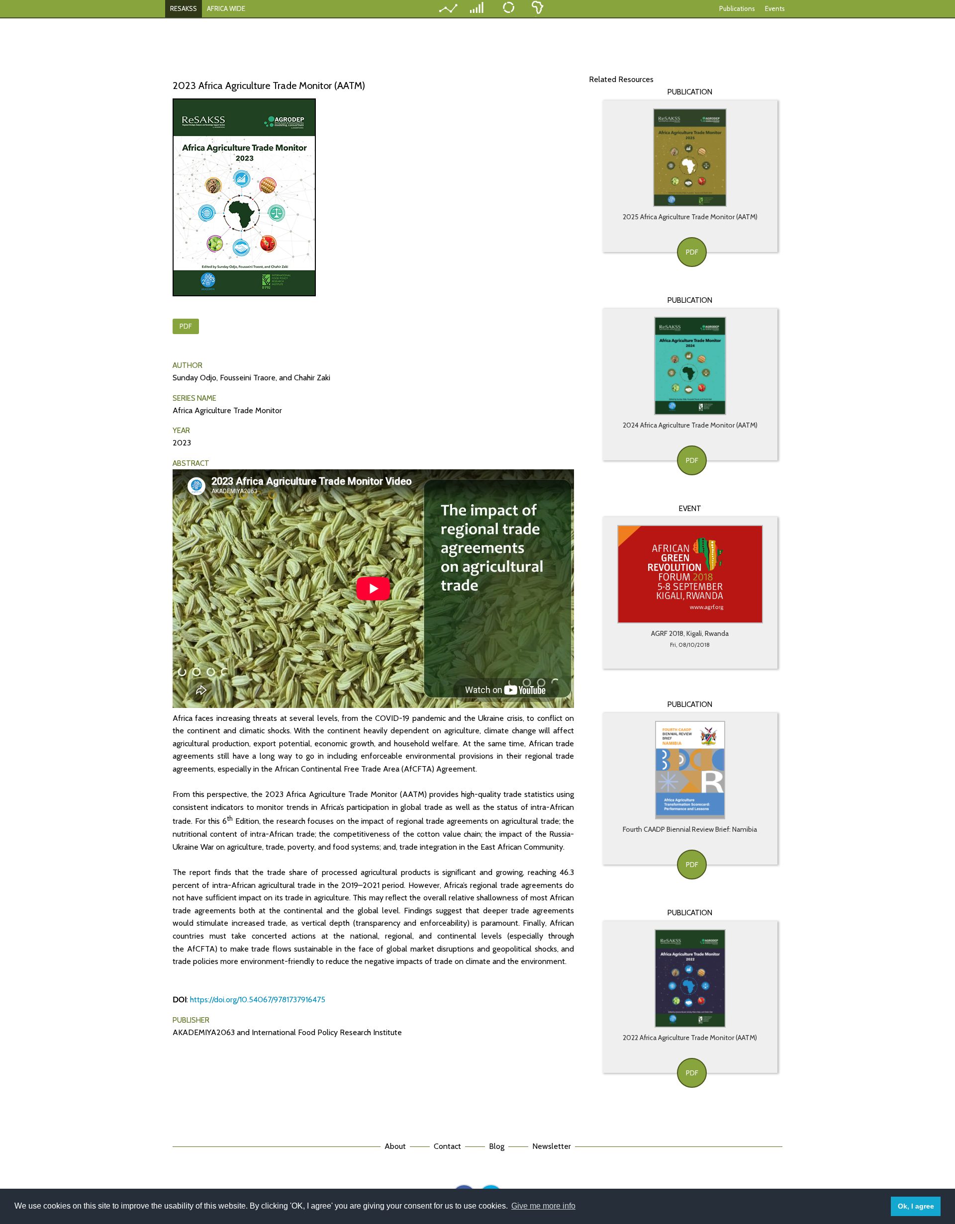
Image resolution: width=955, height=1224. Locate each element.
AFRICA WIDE (226, 8)
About (395, 1146)
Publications (737, 8)
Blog (496, 1146)
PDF (186, 326)
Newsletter (551, 1146)
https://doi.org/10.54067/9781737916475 (257, 999)
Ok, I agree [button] (916, 1206)
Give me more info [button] (543, 1206)
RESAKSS (183, 8)
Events (775, 8)
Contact (447, 1146)
